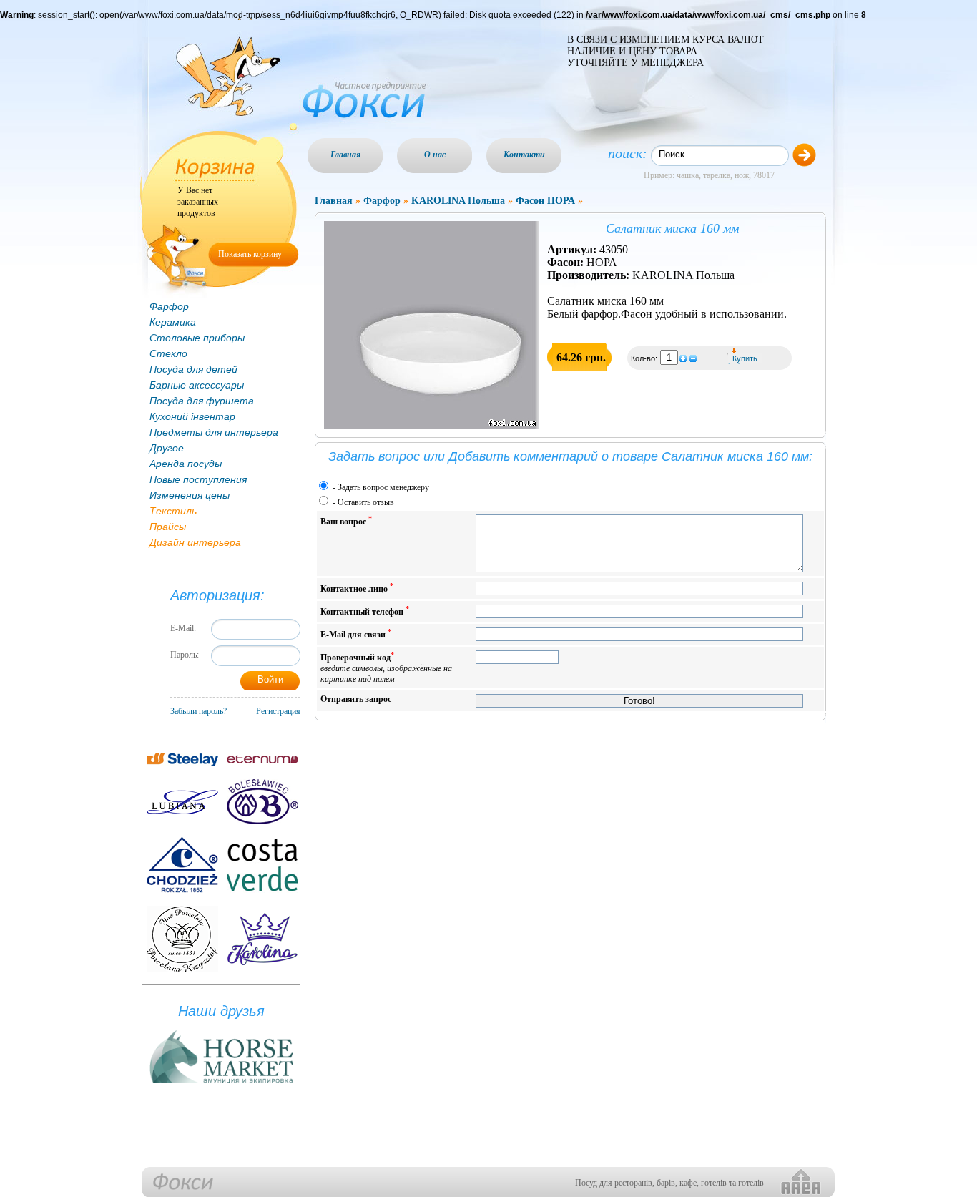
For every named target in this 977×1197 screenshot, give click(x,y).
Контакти (524, 155)
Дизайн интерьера (195, 542)
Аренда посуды (185, 463)
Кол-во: (645, 358)
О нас (435, 155)
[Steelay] (182, 759)
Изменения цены (189, 495)
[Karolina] (262, 939)
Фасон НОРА (545, 200)
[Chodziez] (182, 865)
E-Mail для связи (355, 633)
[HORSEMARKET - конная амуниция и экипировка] (221, 1084)
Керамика (172, 322)
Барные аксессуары (196, 385)
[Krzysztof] (182, 939)
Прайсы (167, 526)
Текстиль (173, 511)
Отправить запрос (355, 699)
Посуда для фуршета (201, 400)
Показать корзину (250, 254)
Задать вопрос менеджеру (383, 487)
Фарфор (169, 306)
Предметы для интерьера (213, 432)
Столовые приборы (197, 337)
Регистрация (278, 711)
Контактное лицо (356, 588)
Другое (166, 448)
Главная (345, 155)
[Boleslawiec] (262, 801)
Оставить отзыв (366, 502)
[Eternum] (262, 759)
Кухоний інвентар (192, 416)
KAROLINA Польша (458, 200)
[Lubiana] (182, 802)
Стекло (168, 353)
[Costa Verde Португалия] (262, 865)
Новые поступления (198, 479)
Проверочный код (386, 667)
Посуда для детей (193, 369)
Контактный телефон (364, 611)
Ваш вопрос (346, 520)
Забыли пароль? (198, 711)
